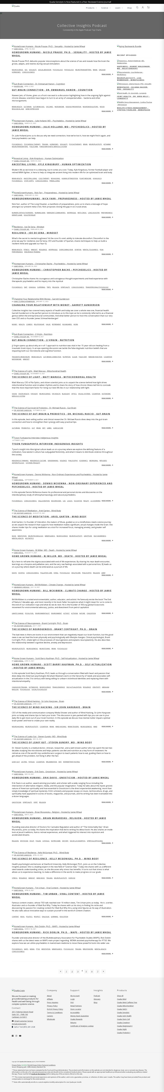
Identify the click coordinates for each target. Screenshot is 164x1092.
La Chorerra (95, 501)
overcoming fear (66, 249)
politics (29, 917)
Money (15, 324)
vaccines (49, 107)
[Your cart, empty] (148, 7)
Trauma (78, 949)
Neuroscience (17, 70)
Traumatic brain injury (21, 357)
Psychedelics (17, 144)
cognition (108, 357)
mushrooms (56, 501)
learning (54, 917)
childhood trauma (19, 687)
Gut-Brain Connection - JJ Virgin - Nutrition (43, 340)
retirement (56, 324)
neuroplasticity (95, 144)
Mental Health (100, 949)
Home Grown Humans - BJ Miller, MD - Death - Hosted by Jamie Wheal (59, 556)
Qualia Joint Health (124, 1016)
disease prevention (74, 107)
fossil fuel (29, 613)
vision (14, 394)
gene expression (32, 109)
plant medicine (85, 178)
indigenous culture (38, 460)
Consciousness (18, 951)
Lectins (24, 762)
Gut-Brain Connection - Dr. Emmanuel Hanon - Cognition (52, 90)
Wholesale (51, 1019)
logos (70, 501)
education (64, 917)
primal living (54, 181)
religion (55, 287)
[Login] (143, 7)
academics (83, 460)
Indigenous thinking (20, 460)
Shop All (120, 996)
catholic (46, 841)
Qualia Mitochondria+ (125, 1006)
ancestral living (30, 178)
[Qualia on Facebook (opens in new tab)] (13, 1035)
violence (63, 460)
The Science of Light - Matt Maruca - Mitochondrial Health (54, 377)
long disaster (94, 213)
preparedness (106, 213)
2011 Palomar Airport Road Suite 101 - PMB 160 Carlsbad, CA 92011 (22, 1014)
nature (82, 613)
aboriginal (93, 460)
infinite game (17, 215)
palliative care (46, 573)
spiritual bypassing (95, 841)
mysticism (24, 841)
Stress (15, 878)
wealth (22, 324)
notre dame (56, 841)
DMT (26, 287)
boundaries (67, 324)
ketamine (107, 144)
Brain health (17, 178)
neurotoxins (44, 648)
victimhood (33, 687)
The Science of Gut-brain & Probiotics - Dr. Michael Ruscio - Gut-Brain (61, 414)
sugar (75, 357)
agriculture (58, 428)
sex (26, 70)
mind (95, 726)
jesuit (32, 841)
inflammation (51, 762)
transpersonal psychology (97, 287)
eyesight (34, 394)
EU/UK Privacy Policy (55, 1009)
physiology (69, 70)
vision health (24, 394)
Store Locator (75, 1009)
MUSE (14, 536)
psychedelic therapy (32, 144)
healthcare (76, 573)
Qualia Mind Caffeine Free (127, 1002)
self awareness (100, 536)
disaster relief (30, 215)
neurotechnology (36, 536)
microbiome (59, 107)
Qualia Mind (121, 999)
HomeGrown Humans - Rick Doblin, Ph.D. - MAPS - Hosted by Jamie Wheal (61, 932)
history (65, 841)
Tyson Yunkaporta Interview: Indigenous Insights (47, 443)
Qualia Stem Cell (123, 1019)
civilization (91, 613)
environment (56, 613)
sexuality (33, 70)
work (75, 324)
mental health (18, 538)
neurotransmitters (83, 70)
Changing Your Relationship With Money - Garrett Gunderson (56, 305)
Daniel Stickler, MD (22, 161)
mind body (40, 878)
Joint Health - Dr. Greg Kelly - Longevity (133, 97)
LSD (64, 501)
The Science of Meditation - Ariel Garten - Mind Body (49, 516)
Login (72, 999)
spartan (78, 249)
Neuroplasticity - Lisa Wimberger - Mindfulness (130, 79)
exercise (72, 878)
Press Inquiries (52, 1002)
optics (74, 394)
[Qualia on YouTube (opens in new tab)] (20, 1035)
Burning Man (40, 213)
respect (37, 917)
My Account (75, 996)
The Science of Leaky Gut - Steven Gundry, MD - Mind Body (52, 742)
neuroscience (45, 394)
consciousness (28, 72)
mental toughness (91, 249)
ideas (22, 917)
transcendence (58, 687)
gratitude (88, 536)
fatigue (32, 762)
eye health (56, 394)
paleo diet (83, 357)
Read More (106, 74)
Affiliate (50, 999)
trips (49, 287)
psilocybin (34, 146)
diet (44, 428)
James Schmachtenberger (24, 301)
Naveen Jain (18, 86)
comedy (29, 324)
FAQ (72, 1002)
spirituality (65, 287)
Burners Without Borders (23, 213)
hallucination (44, 501)
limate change (18, 613)
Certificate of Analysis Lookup (82, 1026)
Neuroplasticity (18, 648)
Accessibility (75, 1012)
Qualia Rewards (76, 1019)
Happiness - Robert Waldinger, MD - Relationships (133, 67)
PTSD (38, 949)
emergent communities (56, 213)
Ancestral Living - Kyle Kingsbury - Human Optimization (51, 164)
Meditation (46, 949)
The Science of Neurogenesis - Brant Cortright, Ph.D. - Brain (54, 629)
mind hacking (61, 726)
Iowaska (32, 287)
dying (56, 573)
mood (102, 107)
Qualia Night (122, 1029)
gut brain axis (39, 107)
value (48, 324)
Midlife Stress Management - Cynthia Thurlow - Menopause (133, 109)
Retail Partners (76, 1006)
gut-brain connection (52, 357)
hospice (21, 573)
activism (74, 613)
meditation (22, 536)
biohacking (55, 178)
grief (103, 573)
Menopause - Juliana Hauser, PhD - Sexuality (132, 88)
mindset (34, 249)
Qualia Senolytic (123, 1012)
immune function (95, 357)
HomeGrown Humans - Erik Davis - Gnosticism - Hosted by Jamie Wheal (60, 777)
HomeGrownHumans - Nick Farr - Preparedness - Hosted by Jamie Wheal (61, 198)
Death (14, 573)
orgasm (102, 70)
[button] (137, 7)
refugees (103, 460)
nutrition (67, 357)
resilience (43, 249)
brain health (17, 107)
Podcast (97, 996)
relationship (39, 324)
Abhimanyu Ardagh (22, 587)
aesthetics (29, 538)
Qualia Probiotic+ (124, 1032)
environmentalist (42, 613)
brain (95, 70)
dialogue (46, 917)
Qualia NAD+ (122, 1009)
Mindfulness (57, 949)
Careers (50, 1016)
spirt (35, 802)
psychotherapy (75, 144)
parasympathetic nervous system (53, 146)
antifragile (71, 213)
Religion (15, 841)
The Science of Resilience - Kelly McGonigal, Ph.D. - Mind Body (55, 858)
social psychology (39, 689)
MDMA (32, 949)
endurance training (32, 252)
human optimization (70, 178)
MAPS (26, 949)
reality (86, 501)
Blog (95, 1002)
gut (33, 428)
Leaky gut (16, 762)
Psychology (69, 949)
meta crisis (82, 213)
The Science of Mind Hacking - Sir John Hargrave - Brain (51, 707)
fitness (27, 249)
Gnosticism (16, 802)
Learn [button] (118, 8)
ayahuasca (97, 178)
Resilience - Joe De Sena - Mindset (35, 232)
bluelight (66, 394)
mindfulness (50, 536)
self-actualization (74, 687)
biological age (18, 109)
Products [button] (90, 8)
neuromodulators (91, 107)
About (49, 996)
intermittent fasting (71, 762)
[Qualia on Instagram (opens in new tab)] (16, 1035)
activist (66, 613)
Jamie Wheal (19, 49)
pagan (38, 841)
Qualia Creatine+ (123, 1022)
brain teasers (73, 726)
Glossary (97, 999)
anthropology (18, 463)
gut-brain (16, 428)
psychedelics (17, 181)
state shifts (29, 181)
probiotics (25, 428)
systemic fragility (33, 463)
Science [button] (105, 8)
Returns (73, 1022)
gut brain (28, 107)
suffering (41, 287)
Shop (129, 8)
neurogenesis (32, 648)
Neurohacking (18, 726)
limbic (49, 428)
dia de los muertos (78, 841)
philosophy (73, 460)
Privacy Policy (52, 1006)
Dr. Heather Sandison (23, 410)
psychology (58, 70)
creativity (96, 687)
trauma (45, 144)
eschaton (78, 501)
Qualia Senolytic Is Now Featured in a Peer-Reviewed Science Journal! (80, 2)
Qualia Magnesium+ (125, 1026)
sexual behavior (45, 70)
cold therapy (44, 178)
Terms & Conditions (55, 1012)
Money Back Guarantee (79, 1016)
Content (15, 917)
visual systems (84, 394)
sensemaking (53, 460)
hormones (16, 72)
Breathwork (88, 949)
